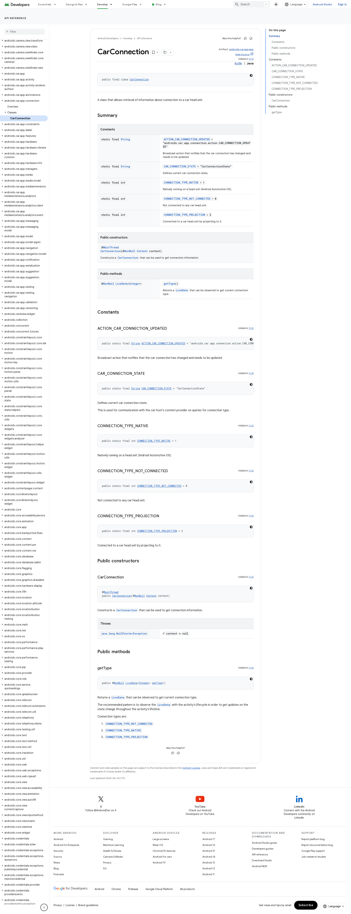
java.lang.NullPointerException (124, 633)
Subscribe (306, 905)
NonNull (129, 251)
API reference (15, 18)
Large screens (161, 839)
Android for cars (162, 856)
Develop (102, 4)
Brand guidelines (88, 905)
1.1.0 (251, 58)
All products (187, 889)
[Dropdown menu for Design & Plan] (88, 4)
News (57, 862)
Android (58, 839)
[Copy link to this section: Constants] (122, 312)
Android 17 (208, 839)
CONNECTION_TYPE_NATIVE (181, 182)
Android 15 (208, 850)
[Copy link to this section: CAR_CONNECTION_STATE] (148, 374)
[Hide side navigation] (44, 907)
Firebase (133, 889)
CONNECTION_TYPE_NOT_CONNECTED (187, 198)
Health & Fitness (112, 850)
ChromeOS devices (164, 850)
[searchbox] (24, 32)
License (70, 905)
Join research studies (313, 856)
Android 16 (208, 845)
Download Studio (262, 860)
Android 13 (208, 862)
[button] (24, 41)
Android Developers (108, 38)
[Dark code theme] (251, 75)
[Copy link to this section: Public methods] (133, 652)
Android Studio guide (264, 842)
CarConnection (139, 79)
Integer (134, 283)
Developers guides (262, 848)
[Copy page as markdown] (165, 52)
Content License (191, 767)
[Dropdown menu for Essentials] (56, 4)
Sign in (342, 4)
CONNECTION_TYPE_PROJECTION (184, 215)
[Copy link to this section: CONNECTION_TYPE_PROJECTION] (163, 516)
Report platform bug (313, 839)
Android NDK (259, 866)
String (125, 139)
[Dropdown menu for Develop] (113, 4)
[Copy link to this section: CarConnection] (127, 577)
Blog (158, 4)
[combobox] (251, 4)
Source (58, 856)
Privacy (107, 862)
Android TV (159, 862)
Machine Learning (113, 845)
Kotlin (238, 63)
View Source (242, 54)
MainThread (111, 247)
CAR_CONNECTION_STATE (180, 166)
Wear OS (158, 845)
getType (169, 283)
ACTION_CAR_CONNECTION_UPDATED (187, 139)
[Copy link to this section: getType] (115, 668)
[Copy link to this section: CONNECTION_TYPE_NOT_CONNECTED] (171, 471)
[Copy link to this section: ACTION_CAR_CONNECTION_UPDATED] (170, 329)
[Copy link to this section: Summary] (121, 116)
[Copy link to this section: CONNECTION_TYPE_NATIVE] (152, 426)
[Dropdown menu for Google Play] (142, 4)
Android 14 (208, 856)
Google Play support (313, 850)
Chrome (116, 889)
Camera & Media (113, 856)
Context (142, 251)
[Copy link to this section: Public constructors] (142, 561)
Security (58, 850)
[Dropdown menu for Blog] (166, 4)
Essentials (45, 4)
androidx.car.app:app (241, 49)
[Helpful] (245, 38)
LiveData (122, 283)
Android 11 (208, 874)
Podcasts (59, 874)
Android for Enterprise (66, 845)
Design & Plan (74, 4)
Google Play (129, 4)
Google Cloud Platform (159, 889)
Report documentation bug (317, 845)
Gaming (108, 839)
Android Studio (322, 4)
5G (105, 868)
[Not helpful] (251, 38)
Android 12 (208, 868)
